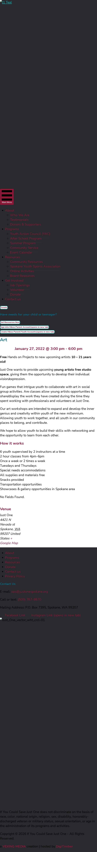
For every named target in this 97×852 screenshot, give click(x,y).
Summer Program (23, 243)
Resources (12, 257)
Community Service (24, 248)
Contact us (13, 299)
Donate (15, 294)
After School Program (26, 238)
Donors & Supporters (25, 224)
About (9, 210)
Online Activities (22, 271)
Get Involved (14, 280)
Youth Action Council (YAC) (30, 234)
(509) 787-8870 (29, 599)
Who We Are (19, 215)
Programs (12, 229)
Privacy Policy (15, 576)
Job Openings (20, 285)
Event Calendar (21, 252)
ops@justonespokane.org (29, 591)
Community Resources (26, 262)
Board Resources (22, 276)
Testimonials (19, 220)
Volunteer (17, 290)
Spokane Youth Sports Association (35, 266)
